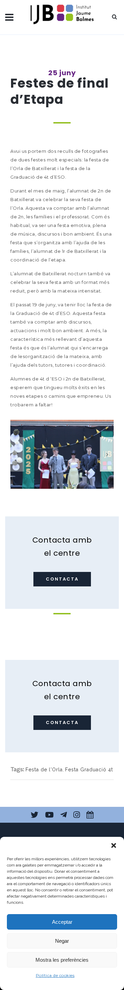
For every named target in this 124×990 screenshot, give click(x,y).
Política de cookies (55, 975)
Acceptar (62, 922)
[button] (113, 845)
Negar (62, 941)
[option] (62, 454)
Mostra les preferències (62, 960)
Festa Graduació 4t (89, 769)
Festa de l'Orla (44, 769)
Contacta (62, 579)
